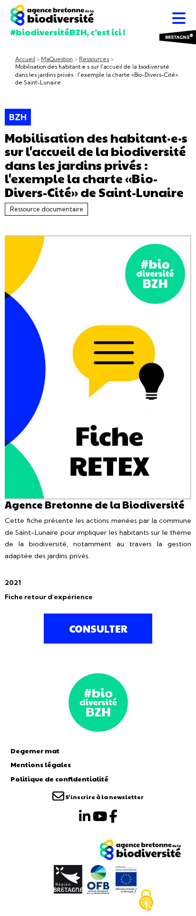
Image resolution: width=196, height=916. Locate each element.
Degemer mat (34, 750)
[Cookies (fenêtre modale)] (146, 900)
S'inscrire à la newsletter (104, 797)
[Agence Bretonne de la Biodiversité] (98, 701)
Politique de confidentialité (59, 778)
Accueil (25, 59)
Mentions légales (40, 764)
